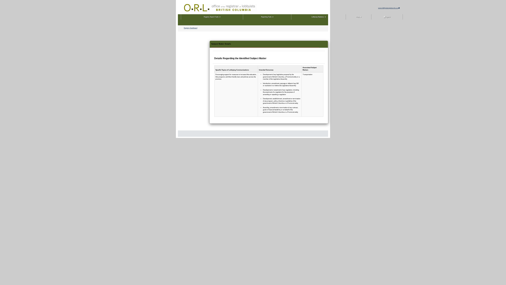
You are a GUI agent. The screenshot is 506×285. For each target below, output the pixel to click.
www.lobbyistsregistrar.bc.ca (388, 8)
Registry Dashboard (190, 28)
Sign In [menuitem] (387, 17)
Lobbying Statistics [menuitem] (318, 17)
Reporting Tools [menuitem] (266, 17)
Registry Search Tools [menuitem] (211, 17)
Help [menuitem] (357, 17)
